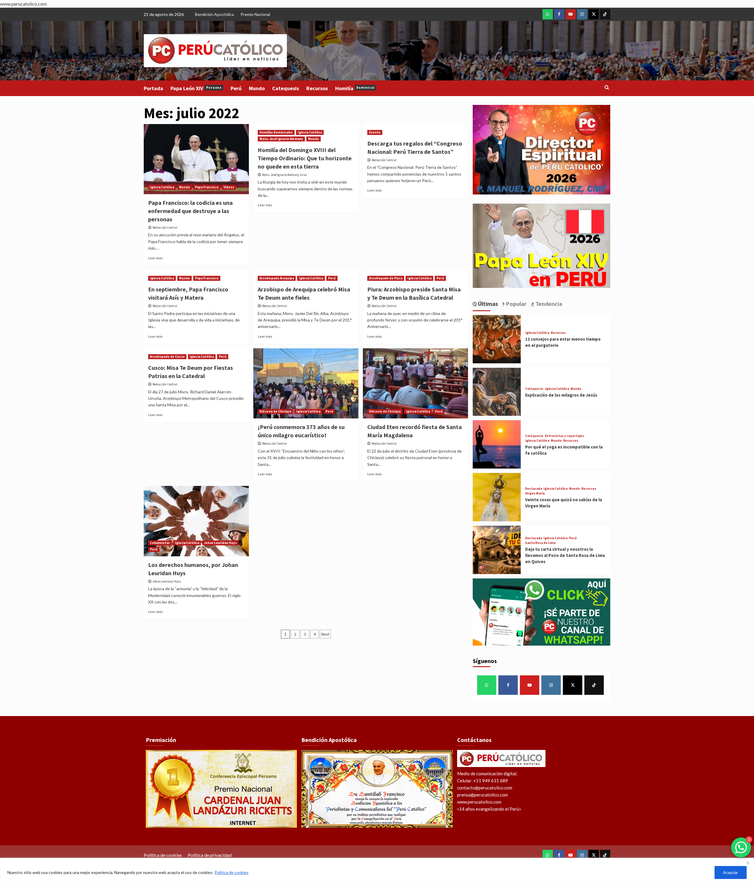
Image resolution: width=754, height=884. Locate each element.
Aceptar (730, 872)
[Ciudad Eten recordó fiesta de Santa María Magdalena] (415, 383)
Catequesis (285, 88)
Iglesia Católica (162, 187)
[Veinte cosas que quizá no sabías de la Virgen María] (497, 496)
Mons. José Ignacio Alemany (281, 139)
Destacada (533, 488)
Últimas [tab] (487, 303)
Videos (229, 187)
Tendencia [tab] (548, 303)
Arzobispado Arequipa (276, 278)
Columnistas (160, 543)
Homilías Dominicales (276, 132)
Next (325, 634)
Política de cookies (231, 872)
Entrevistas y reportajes (564, 436)
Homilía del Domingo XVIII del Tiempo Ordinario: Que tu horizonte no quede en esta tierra (305, 158)
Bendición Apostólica (214, 14)
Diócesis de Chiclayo (275, 411)
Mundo (257, 88)
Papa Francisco (207, 187)
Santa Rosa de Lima (540, 543)
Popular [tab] (516, 303)
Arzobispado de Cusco (167, 356)
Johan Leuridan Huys (220, 543)
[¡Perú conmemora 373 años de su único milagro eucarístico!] (305, 383)
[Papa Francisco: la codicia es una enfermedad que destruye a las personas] (196, 159)
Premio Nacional (255, 14)
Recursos (317, 88)
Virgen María (535, 493)
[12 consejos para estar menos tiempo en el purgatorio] (497, 338)
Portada (153, 88)
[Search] (607, 88)
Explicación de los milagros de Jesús (561, 395)
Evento (375, 132)
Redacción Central (165, 227)
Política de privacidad (210, 855)
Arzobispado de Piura (385, 278)
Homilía (354, 88)
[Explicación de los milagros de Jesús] (497, 391)
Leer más (155, 258)
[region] (377, 871)
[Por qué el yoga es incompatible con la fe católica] (497, 443)
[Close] (747, 862)
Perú (236, 88)
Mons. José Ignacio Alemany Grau (284, 175)
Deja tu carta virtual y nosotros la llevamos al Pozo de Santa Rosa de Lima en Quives (565, 555)
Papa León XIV (196, 88)
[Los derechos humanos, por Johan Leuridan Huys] (196, 521)
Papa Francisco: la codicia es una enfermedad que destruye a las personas (190, 211)
